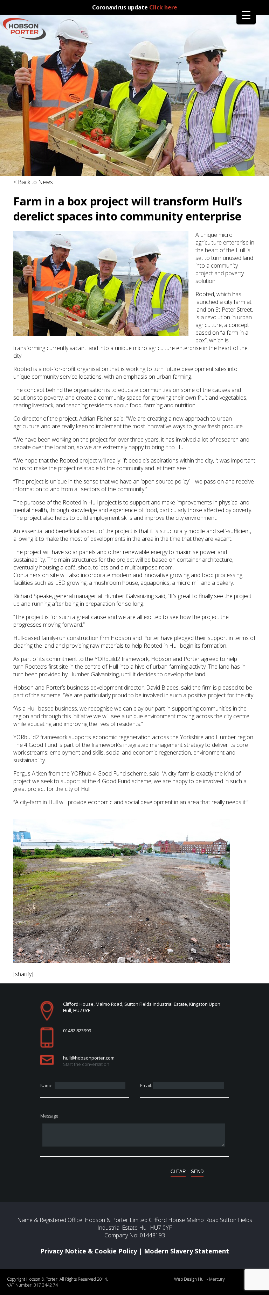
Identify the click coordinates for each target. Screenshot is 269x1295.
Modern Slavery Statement (186, 1251)
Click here (163, 7)
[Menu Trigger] (246, 14)
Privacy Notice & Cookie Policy (88, 1251)
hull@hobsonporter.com (89, 1058)
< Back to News (33, 182)
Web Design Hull (190, 1279)
